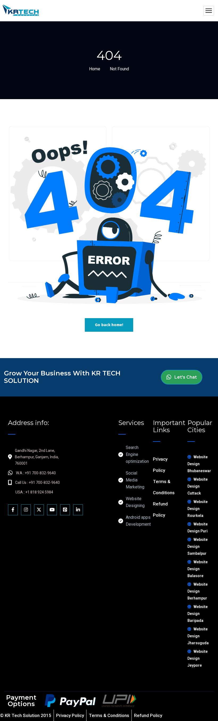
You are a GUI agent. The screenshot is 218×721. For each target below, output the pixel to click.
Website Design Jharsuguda (198, 636)
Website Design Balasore (197, 569)
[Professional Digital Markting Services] (20, 10)
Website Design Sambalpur (197, 546)
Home (94, 68)
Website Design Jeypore (197, 658)
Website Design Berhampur (197, 591)
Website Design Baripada (197, 614)
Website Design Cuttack (197, 486)
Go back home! (109, 324)
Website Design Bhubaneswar (199, 464)
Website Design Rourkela (197, 509)
